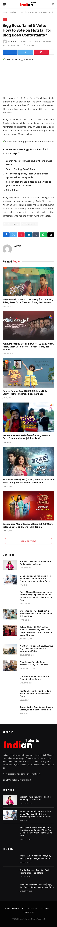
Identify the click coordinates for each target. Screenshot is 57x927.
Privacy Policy (19, 908)
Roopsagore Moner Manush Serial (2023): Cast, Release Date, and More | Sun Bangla (28, 525)
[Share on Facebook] (10, 52)
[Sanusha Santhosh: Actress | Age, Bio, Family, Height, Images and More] (10, 888)
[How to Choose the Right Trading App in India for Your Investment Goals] (10, 694)
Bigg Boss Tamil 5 (29, 224)
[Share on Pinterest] (41, 52)
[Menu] (4, 4)
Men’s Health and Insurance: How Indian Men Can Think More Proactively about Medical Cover (35, 578)
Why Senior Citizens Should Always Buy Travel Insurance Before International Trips (36, 648)
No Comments (16, 45)
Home (5, 12)
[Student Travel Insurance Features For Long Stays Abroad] (10, 565)
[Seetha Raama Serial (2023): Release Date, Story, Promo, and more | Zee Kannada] (28, 372)
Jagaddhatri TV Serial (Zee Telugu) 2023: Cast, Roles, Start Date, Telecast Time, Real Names (28, 301)
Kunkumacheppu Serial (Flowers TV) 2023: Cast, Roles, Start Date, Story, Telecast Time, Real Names (28, 346)
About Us (32, 908)
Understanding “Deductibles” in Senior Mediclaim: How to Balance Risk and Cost (36, 613)
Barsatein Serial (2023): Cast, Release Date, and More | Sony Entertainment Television (28, 481)
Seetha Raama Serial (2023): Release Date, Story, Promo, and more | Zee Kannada (25, 392)
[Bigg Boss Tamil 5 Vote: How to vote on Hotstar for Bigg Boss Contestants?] (28, 75)
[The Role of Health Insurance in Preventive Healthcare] (10, 680)
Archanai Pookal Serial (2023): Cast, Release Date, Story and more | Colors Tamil (26, 437)
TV (10, 12)
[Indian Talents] (29, 4)
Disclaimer (45, 908)
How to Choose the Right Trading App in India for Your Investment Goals (35, 693)
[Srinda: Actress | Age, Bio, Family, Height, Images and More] (10, 874)
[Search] (53, 4)
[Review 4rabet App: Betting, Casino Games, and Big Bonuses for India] (10, 711)
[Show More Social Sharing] (51, 52)
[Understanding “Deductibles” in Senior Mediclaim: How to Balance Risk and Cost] (10, 614)
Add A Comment (28, 541)
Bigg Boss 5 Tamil (11, 224)
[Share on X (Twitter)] (25, 52)
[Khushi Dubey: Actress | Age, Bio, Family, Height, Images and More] (10, 859)
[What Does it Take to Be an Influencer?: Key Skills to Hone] (10, 665)
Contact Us (28, 912)
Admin (13, 41)
